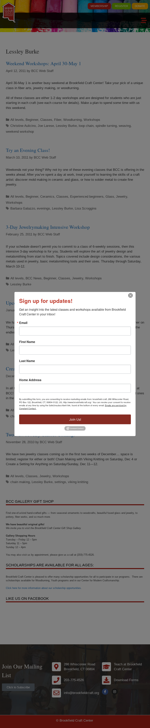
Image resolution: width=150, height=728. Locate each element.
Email (23, 322)
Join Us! (75, 419)
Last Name (27, 360)
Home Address (30, 380)
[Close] (130, 295)
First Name (27, 341)
